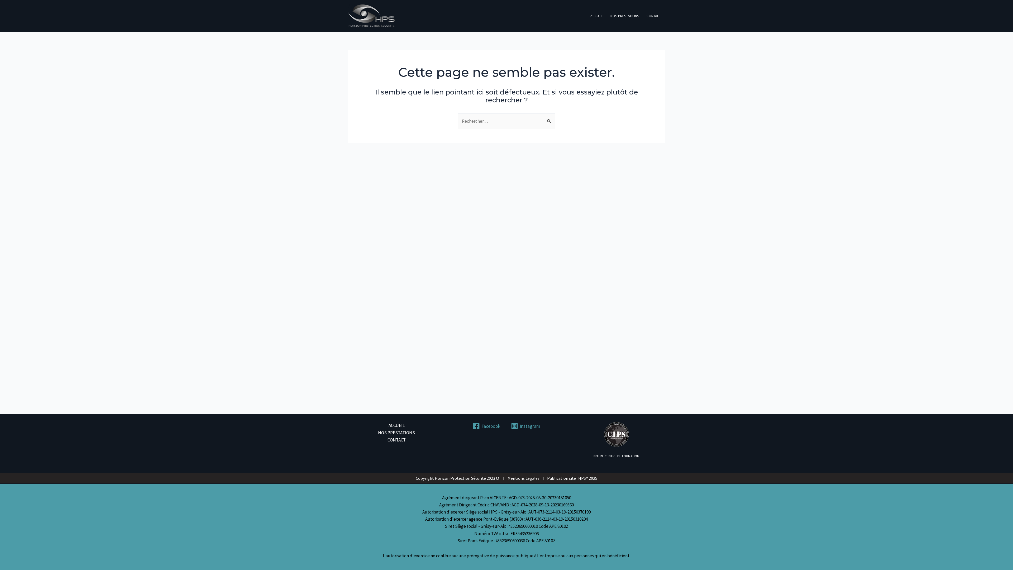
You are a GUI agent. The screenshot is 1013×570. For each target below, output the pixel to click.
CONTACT (654, 15)
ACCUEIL (596, 15)
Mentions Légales (523, 478)
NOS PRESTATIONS (624, 15)
